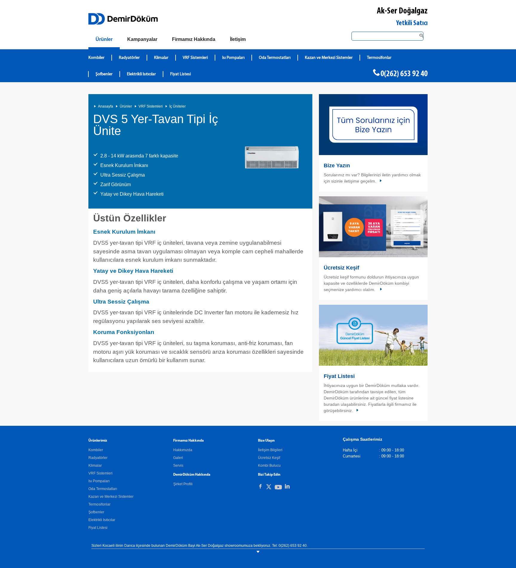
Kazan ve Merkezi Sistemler (329, 58)
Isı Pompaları (233, 58)
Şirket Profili (183, 484)
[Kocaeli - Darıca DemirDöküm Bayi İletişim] (373, 124)
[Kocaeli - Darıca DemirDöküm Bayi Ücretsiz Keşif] (373, 226)
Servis (178, 465)
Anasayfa (105, 106)
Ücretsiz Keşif (341, 267)
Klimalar (161, 58)
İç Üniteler (177, 106)
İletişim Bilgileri (270, 450)
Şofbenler (104, 74)
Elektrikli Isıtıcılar (141, 74)
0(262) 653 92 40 (404, 74)
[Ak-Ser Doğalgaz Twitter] (269, 488)
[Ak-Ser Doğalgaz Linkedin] (287, 486)
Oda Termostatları (275, 58)
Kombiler (96, 58)
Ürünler (126, 106)
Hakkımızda (182, 450)
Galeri (178, 458)
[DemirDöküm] (123, 19)
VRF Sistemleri (195, 58)
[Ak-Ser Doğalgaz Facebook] (260, 486)
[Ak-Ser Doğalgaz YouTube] (278, 488)
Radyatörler (129, 58)
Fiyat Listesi (180, 74)
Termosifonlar (379, 58)
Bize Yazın (337, 165)
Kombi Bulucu (269, 465)
